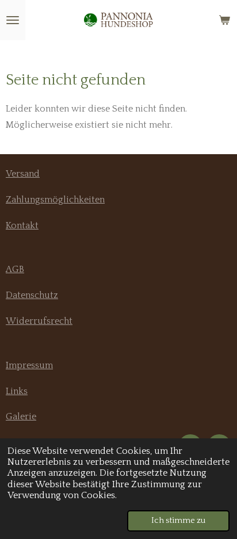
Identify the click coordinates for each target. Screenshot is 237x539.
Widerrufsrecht (39, 321)
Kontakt (22, 225)
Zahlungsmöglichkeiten (55, 199)
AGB (15, 269)
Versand (23, 174)
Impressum (29, 365)
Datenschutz (32, 295)
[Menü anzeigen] (12, 20)
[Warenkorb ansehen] (224, 20)
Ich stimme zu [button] (178, 520)
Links (17, 391)
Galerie (21, 416)
